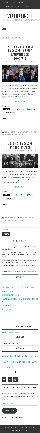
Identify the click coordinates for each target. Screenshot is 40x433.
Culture (11, 356)
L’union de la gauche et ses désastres (20, 145)
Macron (10, 220)
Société (34, 362)
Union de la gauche (17, 134)
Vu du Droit (20, 16)
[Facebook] (10, 379)
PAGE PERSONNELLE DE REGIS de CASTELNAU (19, 287)
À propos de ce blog (18, 2)
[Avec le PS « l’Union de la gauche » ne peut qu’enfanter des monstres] (20, 73)
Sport (4, 367)
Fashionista (16, 430)
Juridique (31, 356)
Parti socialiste (6, 134)
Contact (29, 7)
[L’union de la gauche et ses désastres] (20, 161)
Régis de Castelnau (20, 62)
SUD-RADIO (6, 309)
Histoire (7, 132)
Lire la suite (20, 101)
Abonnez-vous (9, 410)
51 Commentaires (31, 151)
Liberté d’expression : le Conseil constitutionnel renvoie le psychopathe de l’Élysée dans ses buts (19, 261)
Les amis (4, 362)
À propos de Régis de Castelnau (13, 7)
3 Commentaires (32, 62)
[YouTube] (15, 379)
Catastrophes (24, 132)
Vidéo (9, 366)
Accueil (6, 2)
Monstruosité (33, 132)
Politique (12, 132)
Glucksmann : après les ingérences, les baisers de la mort (20, 271)
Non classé (12, 362)
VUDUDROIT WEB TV (10, 291)
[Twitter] (4, 379)
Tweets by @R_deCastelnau (10, 333)
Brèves (4, 356)
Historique (32, 218)
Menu (4, 29)
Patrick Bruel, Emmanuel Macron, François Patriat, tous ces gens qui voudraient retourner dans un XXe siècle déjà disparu (19, 254)
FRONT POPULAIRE (9, 306)
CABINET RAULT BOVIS (10, 295)
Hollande (4, 220)
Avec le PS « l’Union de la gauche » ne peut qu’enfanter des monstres (20, 52)
